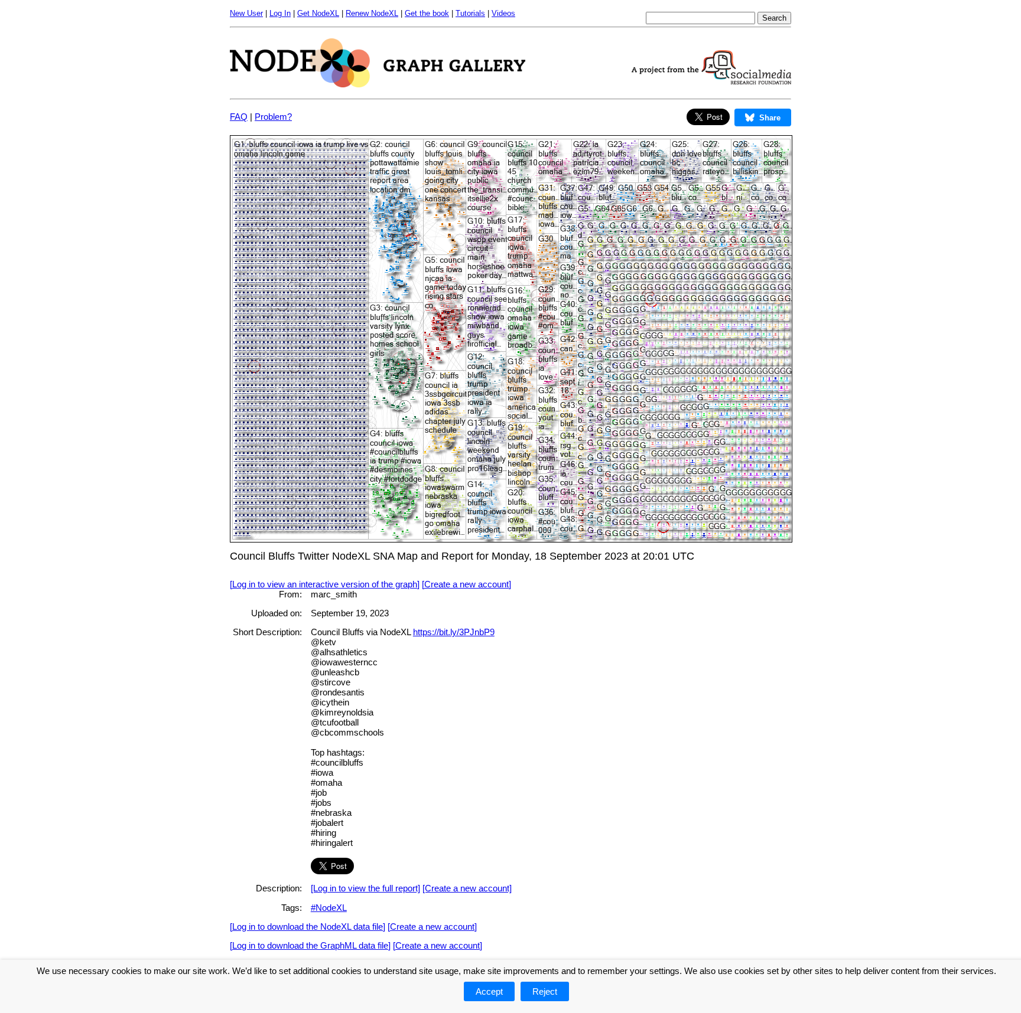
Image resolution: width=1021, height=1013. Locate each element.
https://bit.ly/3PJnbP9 (454, 632)
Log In (280, 13)
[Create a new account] (466, 584)
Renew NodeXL (372, 13)
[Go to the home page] (377, 84)
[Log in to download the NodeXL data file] (307, 926)
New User (246, 13)
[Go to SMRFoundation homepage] (711, 81)
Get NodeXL (318, 13)
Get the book (427, 13)
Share (770, 117)
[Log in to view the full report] (365, 888)
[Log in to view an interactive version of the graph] (325, 584)
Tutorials (470, 13)
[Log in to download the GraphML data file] (310, 945)
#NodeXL (329, 908)
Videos (503, 13)
